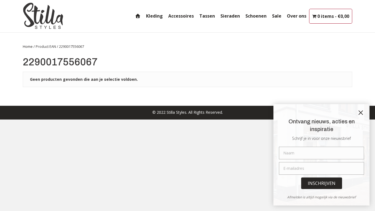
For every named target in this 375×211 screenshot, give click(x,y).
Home (28, 46)
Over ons (296, 16)
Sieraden (230, 16)
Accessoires (181, 16)
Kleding (154, 16)
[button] (321, 183)
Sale (276, 16)
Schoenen (256, 16)
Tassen (207, 16)
